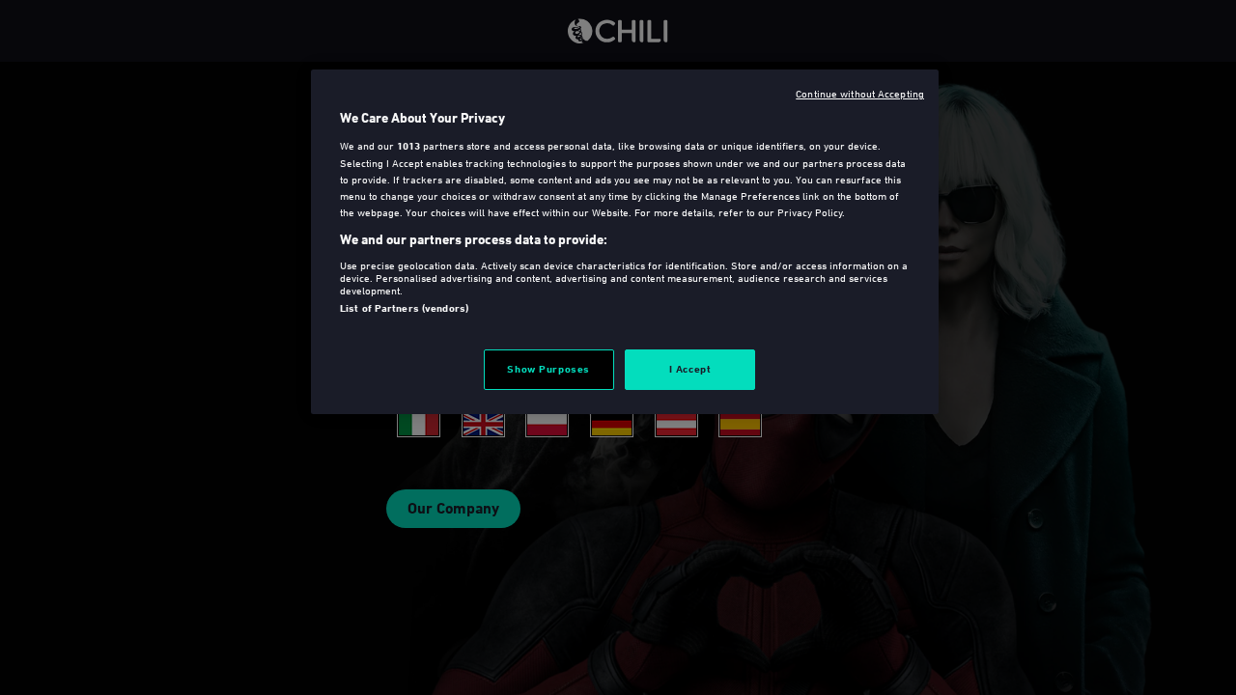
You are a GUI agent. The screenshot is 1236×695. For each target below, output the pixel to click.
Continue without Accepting (860, 93)
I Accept (690, 368)
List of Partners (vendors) (404, 308)
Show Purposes (548, 368)
